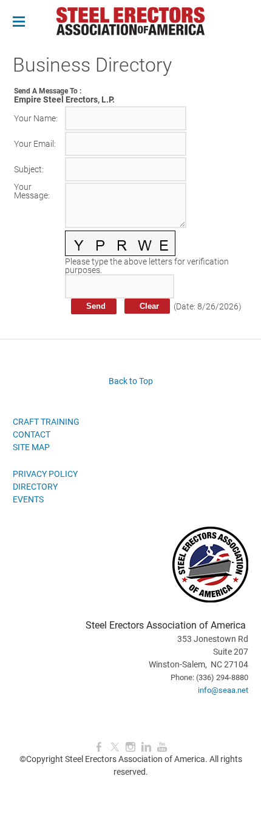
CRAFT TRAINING (46, 422)
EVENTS (28, 499)
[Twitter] (115, 747)
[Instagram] (130, 747)
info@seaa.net (223, 690)
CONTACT (31, 434)
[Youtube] (162, 747)
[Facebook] (99, 747)
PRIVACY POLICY (45, 474)
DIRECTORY (35, 486)
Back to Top (131, 381)
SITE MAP (31, 447)
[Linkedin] (146, 747)
